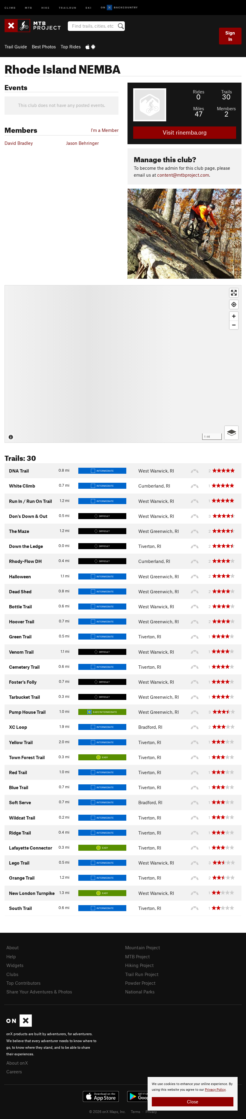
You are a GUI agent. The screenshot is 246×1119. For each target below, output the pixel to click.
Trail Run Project (141, 974)
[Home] (35, 25)
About (12, 947)
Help (11, 956)
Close (192, 1101)
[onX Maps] (19, 1025)
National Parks (139, 991)
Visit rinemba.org (185, 132)
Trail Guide (15, 46)
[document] (192, 1093)
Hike (45, 7)
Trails (226, 91)
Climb (10, 7)
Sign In (230, 36)
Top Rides (71, 46)
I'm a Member (104, 130)
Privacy (151, 1111)
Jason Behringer (82, 143)
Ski (89, 7)
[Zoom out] (234, 325)
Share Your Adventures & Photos (39, 991)
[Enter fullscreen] (234, 292)
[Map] (123, 363)
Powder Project (140, 983)
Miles (198, 108)
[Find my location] (234, 304)
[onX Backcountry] (119, 7)
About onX (17, 1063)
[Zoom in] (234, 316)
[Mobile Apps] (90, 46)
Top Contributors (23, 983)
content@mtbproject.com (183, 175)
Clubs (12, 974)
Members (226, 108)
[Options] (231, 432)
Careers (14, 1071)
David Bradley (18, 143)
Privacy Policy (215, 1090)
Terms (135, 1111)
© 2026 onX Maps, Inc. (107, 1111)
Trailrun (67, 7)
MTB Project (137, 956)
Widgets (14, 965)
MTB (28, 7)
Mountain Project (142, 947)
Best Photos (44, 46)
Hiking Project (139, 965)
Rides (198, 91)
